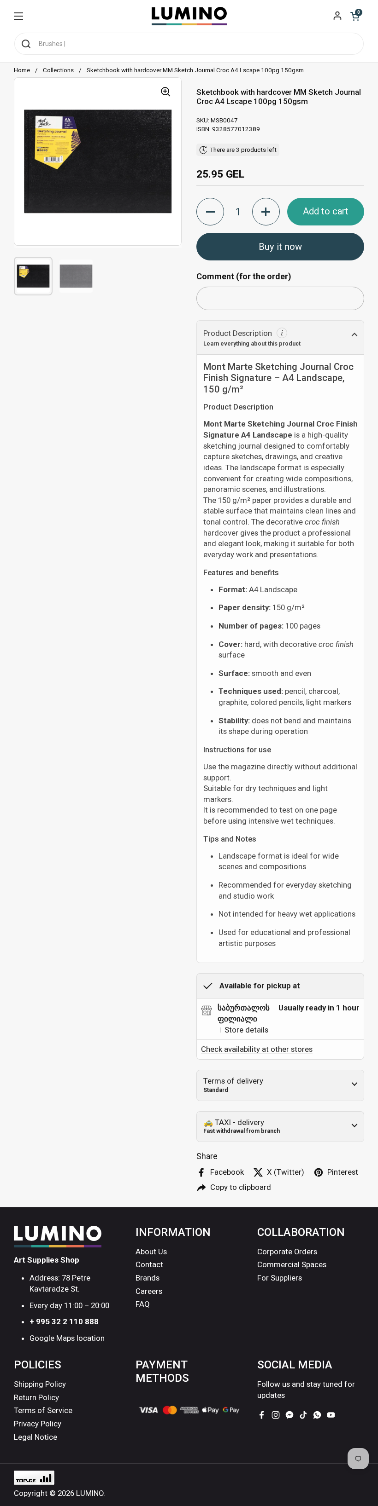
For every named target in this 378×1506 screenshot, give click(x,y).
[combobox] (189, 44)
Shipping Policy (40, 1384)
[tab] (243, 1030)
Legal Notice (35, 1437)
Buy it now (280, 246)
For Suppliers (279, 1277)
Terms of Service (43, 1410)
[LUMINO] (189, 16)
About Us (151, 1251)
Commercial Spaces (291, 1264)
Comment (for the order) (243, 276)
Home (22, 70)
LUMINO (89, 1493)
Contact (149, 1264)
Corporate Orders (287, 1251)
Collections (58, 70)
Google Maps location (67, 1338)
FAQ (143, 1304)
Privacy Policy (37, 1423)
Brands (147, 1277)
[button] (355, 16)
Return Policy (36, 1397)
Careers (149, 1291)
